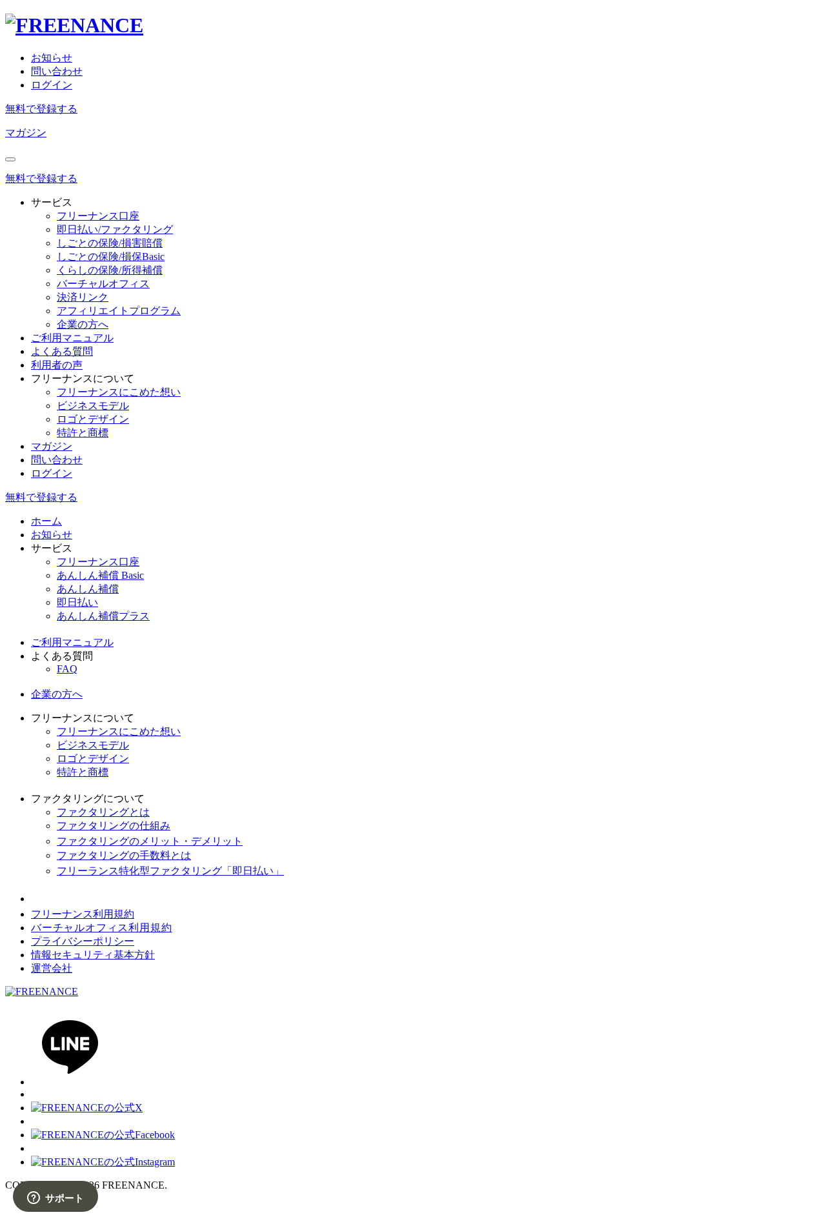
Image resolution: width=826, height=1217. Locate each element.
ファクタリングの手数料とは (124, 855)
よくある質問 (62, 351)
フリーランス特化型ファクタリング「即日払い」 (170, 870)
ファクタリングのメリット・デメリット (150, 841)
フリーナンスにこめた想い (119, 392)
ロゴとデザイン (93, 419)
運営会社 (51, 968)
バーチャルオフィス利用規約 (101, 927)
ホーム (46, 521)
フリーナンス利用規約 (82, 914)
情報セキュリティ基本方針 (93, 954)
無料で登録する (41, 108)
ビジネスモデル (93, 405)
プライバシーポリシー (82, 941)
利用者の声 (57, 364)
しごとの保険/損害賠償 (110, 242)
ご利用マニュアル (72, 337)
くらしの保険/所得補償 (110, 270)
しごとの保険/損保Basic (111, 256)
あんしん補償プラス (103, 615)
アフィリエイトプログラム (119, 310)
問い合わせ (57, 71)
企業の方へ (82, 324)
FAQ (67, 668)
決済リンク (82, 297)
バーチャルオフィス (103, 283)
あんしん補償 (88, 588)
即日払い (77, 602)
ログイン (51, 84)
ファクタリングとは (103, 812)
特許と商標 (82, 432)
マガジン (25, 132)
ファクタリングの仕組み (113, 825)
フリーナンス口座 (98, 215)
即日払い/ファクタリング (115, 229)
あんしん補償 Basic (100, 575)
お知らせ (51, 57)
